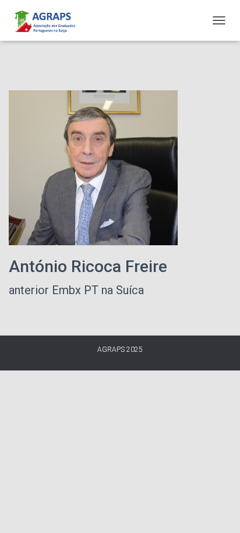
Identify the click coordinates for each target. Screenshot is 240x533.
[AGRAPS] (48, 20)
